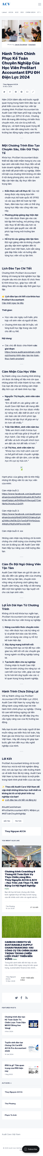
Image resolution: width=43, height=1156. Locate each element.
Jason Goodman (21, 44)
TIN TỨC (18, 821)
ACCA (11, 12)
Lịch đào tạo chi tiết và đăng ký (20, 800)
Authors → (7, 1083)
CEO (22, 12)
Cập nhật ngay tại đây (13, 303)
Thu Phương (10, 906)
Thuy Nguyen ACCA (10, 84)
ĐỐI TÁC (7, 821)
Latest (4, 12)
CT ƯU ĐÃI (34, 907)
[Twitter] (16, 997)
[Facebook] (21, 997)
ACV (17, 12)
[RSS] (26, 997)
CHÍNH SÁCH (30, 12)
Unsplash (31, 44)
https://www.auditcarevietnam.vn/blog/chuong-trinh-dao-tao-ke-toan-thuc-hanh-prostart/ (22, 355)
